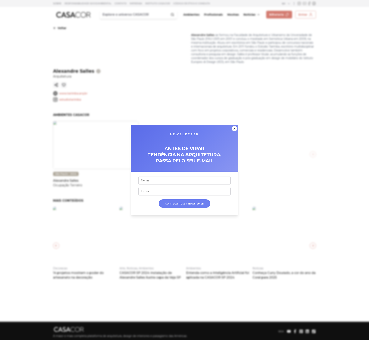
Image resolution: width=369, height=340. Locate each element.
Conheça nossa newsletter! (184, 203)
